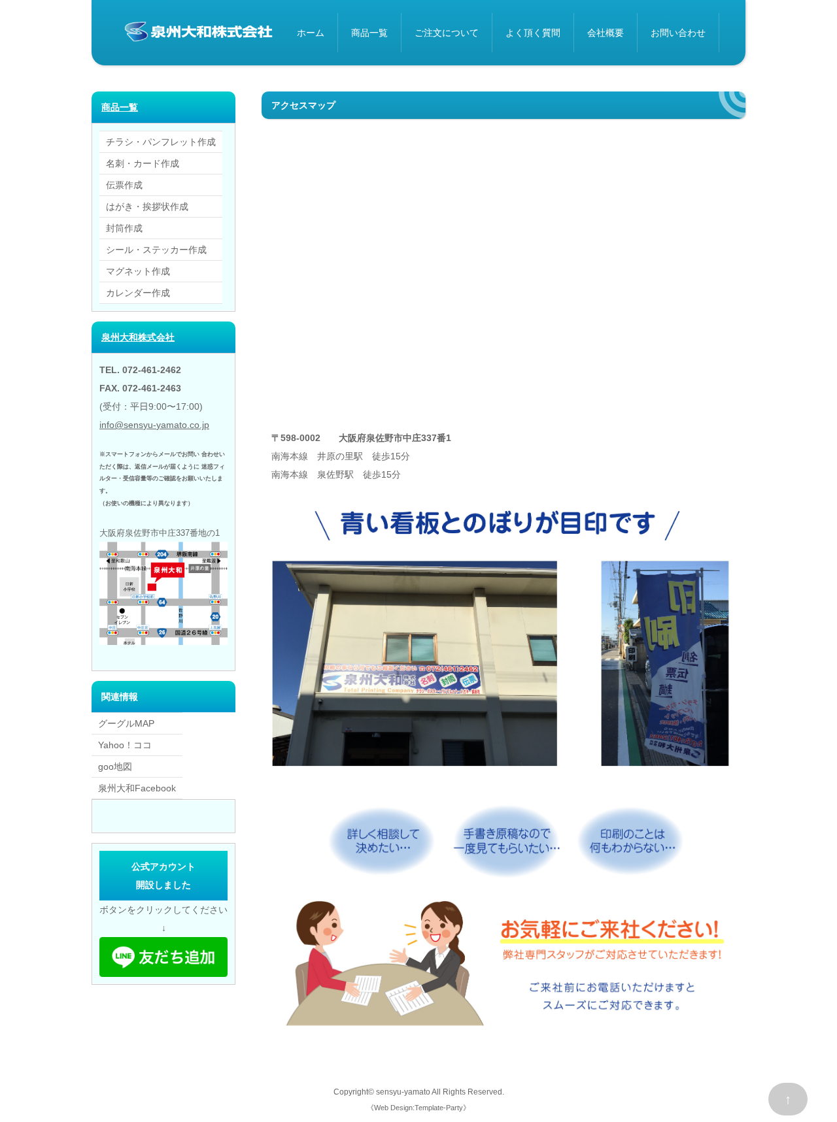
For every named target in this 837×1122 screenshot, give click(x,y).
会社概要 (605, 32)
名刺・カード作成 (142, 163)
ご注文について (447, 32)
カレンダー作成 (138, 293)
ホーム (310, 32)
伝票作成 (124, 185)
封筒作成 (124, 228)
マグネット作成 (138, 271)
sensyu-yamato (403, 1091)
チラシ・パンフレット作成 (161, 142)
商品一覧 (369, 32)
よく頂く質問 (532, 32)
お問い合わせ (678, 32)
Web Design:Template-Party (418, 1108)
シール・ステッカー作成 (156, 249)
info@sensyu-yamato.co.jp (154, 425)
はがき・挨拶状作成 (147, 206)
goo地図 (115, 766)
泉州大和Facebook (137, 788)
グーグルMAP (126, 723)
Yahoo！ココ (125, 745)
